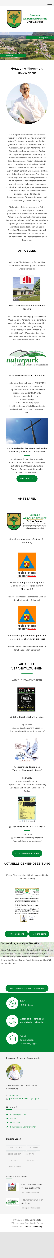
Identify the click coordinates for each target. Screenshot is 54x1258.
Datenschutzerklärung (32, 1226)
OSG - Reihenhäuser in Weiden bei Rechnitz (31, 1186)
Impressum (15, 1123)
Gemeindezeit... (15, 1166)
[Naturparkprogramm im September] (27, 358)
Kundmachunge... (16, 1148)
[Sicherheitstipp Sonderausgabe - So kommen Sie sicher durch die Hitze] (27, 618)
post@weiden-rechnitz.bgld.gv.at (24, 1098)
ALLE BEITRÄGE (27, 479)
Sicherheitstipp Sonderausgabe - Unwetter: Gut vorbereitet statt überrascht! (27, 585)
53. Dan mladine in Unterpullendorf (27, 827)
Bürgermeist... (32, 1160)
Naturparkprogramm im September (27, 375)
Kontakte (29, 1154)
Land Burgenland (18, 1114)
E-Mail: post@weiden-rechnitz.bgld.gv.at (29, 1040)
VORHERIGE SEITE (16, 934)
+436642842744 (16, 1095)
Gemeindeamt (14, 1154)
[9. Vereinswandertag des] (27, 749)
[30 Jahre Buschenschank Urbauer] (27, 699)
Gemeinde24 (35, 1220)
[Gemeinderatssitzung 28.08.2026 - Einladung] (27, 521)
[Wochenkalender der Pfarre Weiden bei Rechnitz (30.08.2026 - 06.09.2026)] (27, 431)
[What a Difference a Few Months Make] (12, 1187)
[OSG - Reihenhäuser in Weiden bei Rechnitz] (27, 288)
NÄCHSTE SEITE (39, 934)
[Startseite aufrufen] (27, 19)
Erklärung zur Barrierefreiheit (23, 1127)
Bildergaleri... (14, 1160)
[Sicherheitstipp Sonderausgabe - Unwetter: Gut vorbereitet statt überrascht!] (27, 565)
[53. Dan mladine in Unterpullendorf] (27, 809)
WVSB (13, 1118)
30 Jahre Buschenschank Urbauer (27, 717)
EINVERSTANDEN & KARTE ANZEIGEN (27, 988)
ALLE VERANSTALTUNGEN (27, 853)
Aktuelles (33, 1148)
